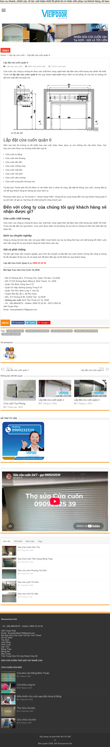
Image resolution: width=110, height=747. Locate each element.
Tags (40, 541)
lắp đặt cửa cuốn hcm (62, 331)
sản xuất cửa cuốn (11, 334)
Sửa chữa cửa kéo (26, 719)
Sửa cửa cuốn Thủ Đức (20, 50)
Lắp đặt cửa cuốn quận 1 (51, 400)
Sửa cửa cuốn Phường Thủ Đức (32, 570)
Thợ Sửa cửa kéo (26, 708)
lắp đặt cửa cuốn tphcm (86, 331)
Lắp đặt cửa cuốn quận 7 (17, 369)
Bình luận (30, 541)
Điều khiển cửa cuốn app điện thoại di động (39, 696)
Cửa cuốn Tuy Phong (14, 403)
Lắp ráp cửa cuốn (17, 55)
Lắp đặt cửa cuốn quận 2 (87, 400)
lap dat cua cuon (15, 331)
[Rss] (55, 740)
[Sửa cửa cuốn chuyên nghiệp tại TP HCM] (55, 13)
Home (3, 55)
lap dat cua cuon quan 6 (37, 331)
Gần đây (7, 541)
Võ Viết (67, 736)
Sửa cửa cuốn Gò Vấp (28, 594)
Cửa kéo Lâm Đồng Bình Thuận (33, 673)
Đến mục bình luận (37, 66)
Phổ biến (18, 541)
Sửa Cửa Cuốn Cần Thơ (29, 547)
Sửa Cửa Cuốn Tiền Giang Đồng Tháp (35, 559)
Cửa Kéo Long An (26, 684)
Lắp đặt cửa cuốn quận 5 (92, 369)
